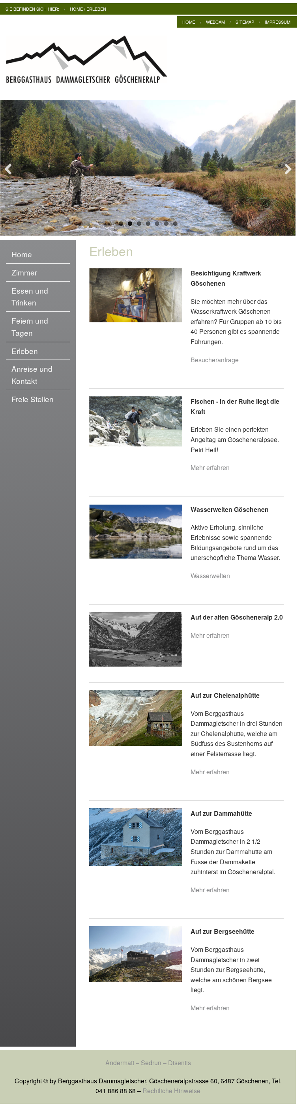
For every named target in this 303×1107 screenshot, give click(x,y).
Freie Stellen (32, 398)
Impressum (277, 22)
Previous (12, 168)
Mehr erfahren (210, 467)
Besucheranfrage (215, 359)
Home (76, 9)
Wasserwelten (210, 575)
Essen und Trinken (29, 296)
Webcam (215, 22)
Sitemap (245, 22)
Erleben (96, 9)
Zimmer (24, 272)
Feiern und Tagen (29, 326)
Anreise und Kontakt (31, 374)
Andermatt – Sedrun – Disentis (148, 1062)
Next (284, 168)
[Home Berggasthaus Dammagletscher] (86, 61)
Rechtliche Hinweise (171, 1090)
